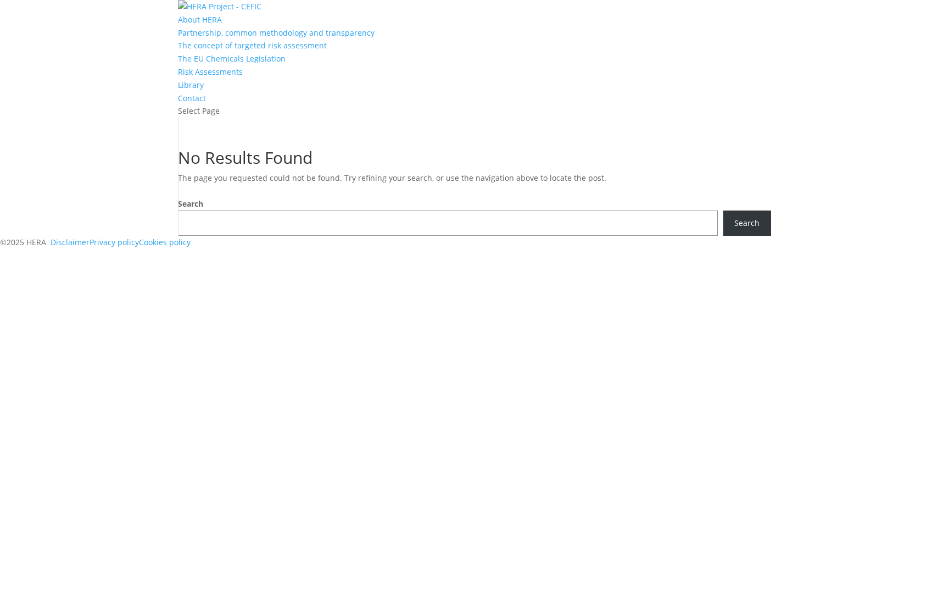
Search (190, 203)
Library (191, 85)
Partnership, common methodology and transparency (276, 32)
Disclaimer (70, 242)
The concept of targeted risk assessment (252, 45)
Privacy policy (114, 242)
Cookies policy (165, 242)
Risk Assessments (210, 72)
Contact (192, 98)
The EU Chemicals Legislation (232, 58)
